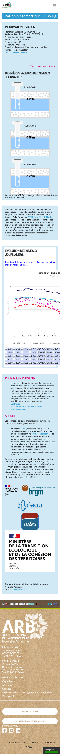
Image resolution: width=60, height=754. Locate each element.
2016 (41, 359)
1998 (10, 352)
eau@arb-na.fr (20, 589)
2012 (10, 359)
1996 (49, 349)
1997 (57, 349)
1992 (18, 349)
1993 (25, 349)
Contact (6, 688)
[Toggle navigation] (55, 5)
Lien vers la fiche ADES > (16, 52)
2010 (49, 356)
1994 (33, 349)
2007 (25, 356)
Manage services (51, 750)
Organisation (9, 681)
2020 (18, 363)
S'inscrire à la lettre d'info (30, 721)
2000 (25, 352)
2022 (33, 363)
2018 (57, 359)
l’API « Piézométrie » (41, 434)
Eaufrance (15, 404)
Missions (7, 684)
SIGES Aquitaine (18, 409)
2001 (33, 352)
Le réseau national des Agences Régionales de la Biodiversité (27, 694)
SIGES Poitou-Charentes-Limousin (26, 406)
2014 (25, 359)
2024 (49, 363)
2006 (18, 356)
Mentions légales (16, 742)
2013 (18, 359)
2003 (49, 352)
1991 (10, 349)
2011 (57, 356)
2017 (49, 359)
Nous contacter (30, 711)
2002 (41, 352)
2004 (57, 352)
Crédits (34, 742)
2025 (57, 363)
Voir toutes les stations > (42, 66)
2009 (41, 356)
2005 (10, 356)
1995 (41, 349)
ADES (30, 385)
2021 (25, 363)
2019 (10, 363)
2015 (33, 359)
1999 (18, 352)
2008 (33, 356)
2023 (41, 363)
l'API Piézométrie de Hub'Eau (41, 217)
